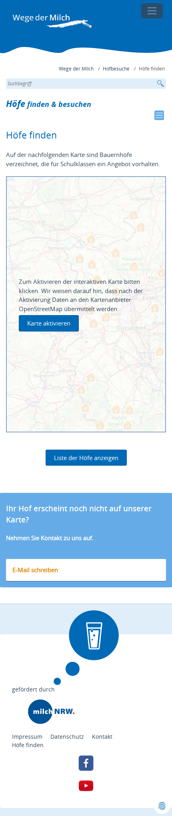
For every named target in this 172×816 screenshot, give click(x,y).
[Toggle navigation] (152, 10)
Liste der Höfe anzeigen (86, 458)
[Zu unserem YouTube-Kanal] (86, 786)
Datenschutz (67, 736)
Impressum (27, 736)
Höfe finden (28, 745)
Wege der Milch (76, 68)
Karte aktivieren (48, 323)
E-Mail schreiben (35, 570)
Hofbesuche (116, 68)
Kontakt (102, 736)
